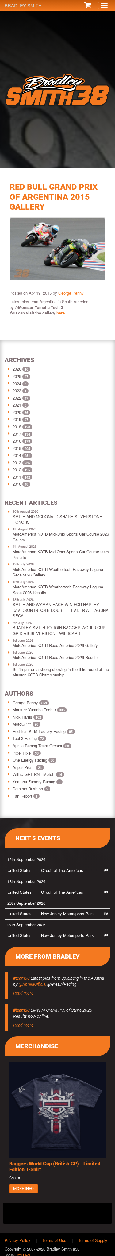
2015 (17, 448)
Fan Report (25, 796)
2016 (17, 441)
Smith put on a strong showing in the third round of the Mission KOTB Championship (61, 672)
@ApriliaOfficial (32, 984)
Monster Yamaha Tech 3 (39, 709)
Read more (23, 993)
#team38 (21, 978)
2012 (17, 469)
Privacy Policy (17, 1240)
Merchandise (36, 1046)
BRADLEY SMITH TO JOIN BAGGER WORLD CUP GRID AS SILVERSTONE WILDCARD (59, 630)
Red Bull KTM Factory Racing (43, 731)
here (60, 313)
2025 (17, 376)
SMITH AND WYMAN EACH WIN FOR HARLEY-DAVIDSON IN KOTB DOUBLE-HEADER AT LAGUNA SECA (61, 610)
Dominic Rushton (30, 788)
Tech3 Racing (28, 738)
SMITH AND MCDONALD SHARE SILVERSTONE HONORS (57, 519)
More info (23, 1188)
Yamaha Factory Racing (36, 781)
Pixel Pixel (26, 753)
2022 (17, 398)
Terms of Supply (92, 1240)
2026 (17, 369)
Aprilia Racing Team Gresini (41, 745)
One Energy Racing (33, 760)
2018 (17, 426)
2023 (17, 390)
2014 (17, 455)
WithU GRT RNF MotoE (37, 774)
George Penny (71, 293)
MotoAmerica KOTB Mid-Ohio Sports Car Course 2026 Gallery (61, 537)
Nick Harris (27, 717)
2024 (17, 383)
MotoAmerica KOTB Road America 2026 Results (56, 657)
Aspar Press (27, 767)
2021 (17, 405)
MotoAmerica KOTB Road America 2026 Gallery (55, 645)
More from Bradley (47, 956)
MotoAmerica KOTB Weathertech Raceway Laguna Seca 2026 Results (58, 589)
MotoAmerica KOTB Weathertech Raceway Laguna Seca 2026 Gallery (58, 572)
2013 (17, 462)
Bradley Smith (23, 5)
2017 (17, 434)
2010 (17, 484)
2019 (17, 419)
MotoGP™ (25, 724)
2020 (17, 412)
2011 (17, 477)
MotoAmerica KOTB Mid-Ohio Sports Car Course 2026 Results (61, 554)
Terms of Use (54, 1240)
